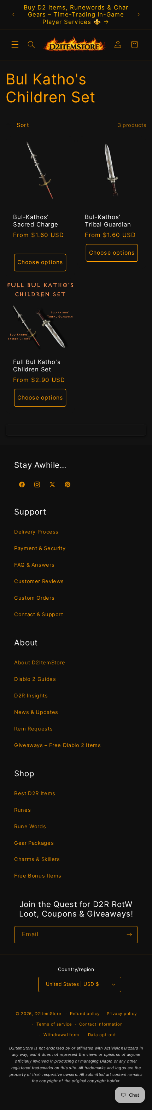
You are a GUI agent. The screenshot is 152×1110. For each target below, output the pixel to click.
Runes (22, 810)
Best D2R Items (34, 793)
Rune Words (30, 826)
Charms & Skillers (37, 859)
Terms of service (54, 1024)
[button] (15, 45)
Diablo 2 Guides (35, 679)
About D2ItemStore (39, 662)
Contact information (101, 1024)
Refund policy (85, 1013)
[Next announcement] (138, 14)
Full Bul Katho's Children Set (36, 365)
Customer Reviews (39, 581)
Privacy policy (121, 1013)
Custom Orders (34, 598)
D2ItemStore (48, 1013)
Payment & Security (39, 548)
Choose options (40, 262)
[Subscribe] (129, 934)
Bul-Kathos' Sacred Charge (35, 220)
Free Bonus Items (38, 876)
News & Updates (36, 712)
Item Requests (33, 729)
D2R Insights (31, 696)
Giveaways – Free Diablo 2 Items (57, 745)
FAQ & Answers (34, 565)
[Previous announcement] (13, 14)
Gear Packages (34, 843)
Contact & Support (38, 614)
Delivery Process (36, 532)
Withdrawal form (61, 1034)
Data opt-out (102, 1034)
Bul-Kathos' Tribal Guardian (108, 220)
